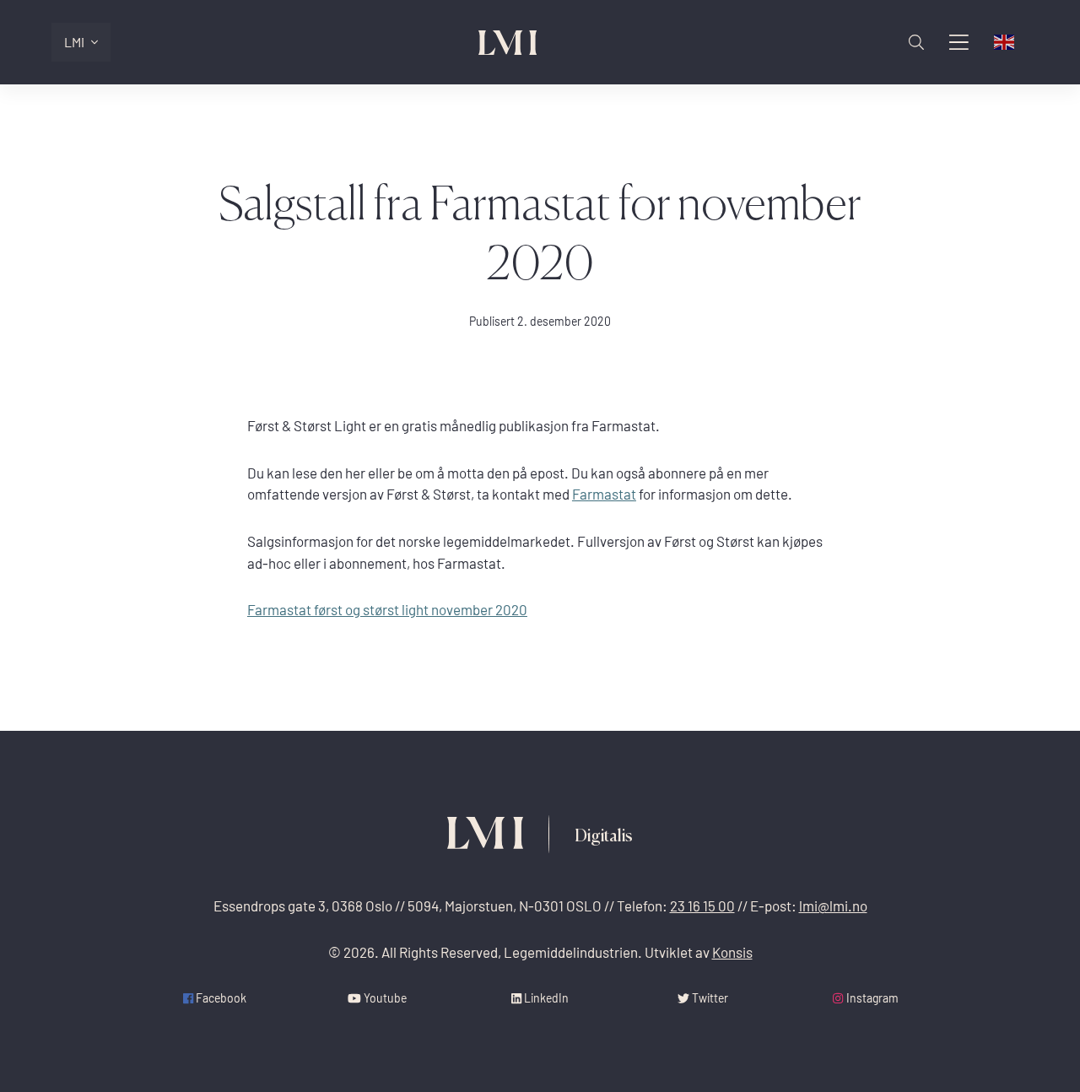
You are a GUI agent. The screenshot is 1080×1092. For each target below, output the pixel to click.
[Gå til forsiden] (507, 42)
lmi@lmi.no (833, 906)
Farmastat (604, 494)
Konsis (732, 952)
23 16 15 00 (702, 906)
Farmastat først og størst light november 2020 (387, 610)
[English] (1005, 42)
